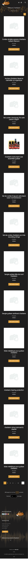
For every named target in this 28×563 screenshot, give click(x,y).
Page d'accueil (14, 10)
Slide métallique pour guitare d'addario (14, 352)
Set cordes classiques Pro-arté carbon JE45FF (14, 118)
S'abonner (5, 531)
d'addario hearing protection (14, 390)
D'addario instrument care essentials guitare (14, 157)
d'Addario (14, 45)
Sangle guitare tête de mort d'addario (14, 275)
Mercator (17, 549)
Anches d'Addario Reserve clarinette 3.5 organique (14, 79)
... (15, 483)
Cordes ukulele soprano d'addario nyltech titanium (14, 40)
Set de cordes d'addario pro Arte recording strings (14, 236)
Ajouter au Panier (14, 49)
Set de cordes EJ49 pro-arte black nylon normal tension (14, 197)
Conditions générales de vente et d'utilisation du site (14, 555)
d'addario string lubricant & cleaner (14, 428)
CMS (14, 551)
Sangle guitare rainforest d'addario (14, 313)
